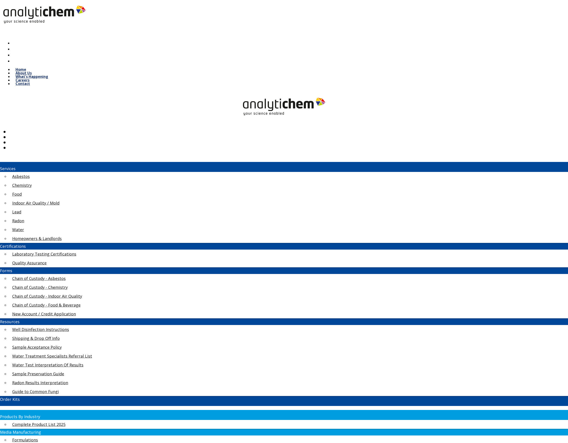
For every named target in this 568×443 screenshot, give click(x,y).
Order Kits (10, 399)
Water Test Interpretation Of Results (47, 365)
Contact (23, 83)
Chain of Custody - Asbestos (39, 278)
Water (18, 229)
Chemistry (22, 185)
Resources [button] (10, 321)
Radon (18, 220)
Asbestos (21, 176)
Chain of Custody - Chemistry (40, 287)
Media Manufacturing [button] (20, 432)
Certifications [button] (13, 246)
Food (17, 194)
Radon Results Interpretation (40, 382)
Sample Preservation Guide (38, 373)
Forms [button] (6, 270)
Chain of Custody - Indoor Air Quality (47, 296)
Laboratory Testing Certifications (44, 254)
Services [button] (8, 168)
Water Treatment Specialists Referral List (52, 356)
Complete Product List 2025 (38, 424)
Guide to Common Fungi (35, 391)
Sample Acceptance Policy (37, 347)
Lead (16, 212)
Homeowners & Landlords (37, 238)
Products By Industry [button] (20, 416)
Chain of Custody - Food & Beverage (46, 305)
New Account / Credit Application (44, 314)
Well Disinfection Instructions (40, 329)
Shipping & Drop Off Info (36, 338)
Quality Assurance (29, 263)
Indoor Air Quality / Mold (35, 203)
